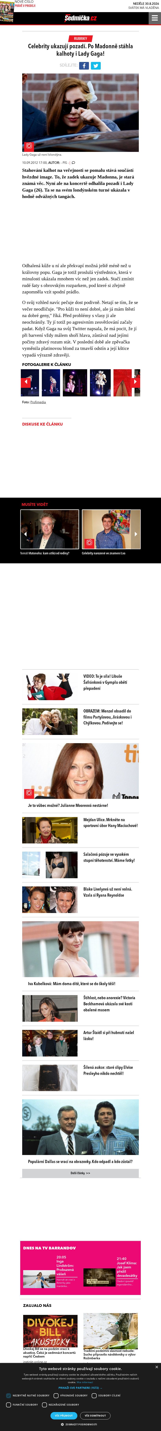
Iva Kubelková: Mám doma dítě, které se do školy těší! (71, 984)
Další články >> (80, 1173)
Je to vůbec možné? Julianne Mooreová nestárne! (68, 806)
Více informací (85, 1382)
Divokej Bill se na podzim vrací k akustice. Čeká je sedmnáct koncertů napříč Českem (49, 1353)
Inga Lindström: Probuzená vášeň (65, 1266)
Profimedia (38, 402)
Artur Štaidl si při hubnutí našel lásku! (108, 1036)
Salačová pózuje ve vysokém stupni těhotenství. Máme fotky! (109, 857)
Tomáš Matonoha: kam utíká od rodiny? (44, 553)
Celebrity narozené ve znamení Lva (103, 553)
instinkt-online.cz (35, 1362)
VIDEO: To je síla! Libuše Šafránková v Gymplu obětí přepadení (105, 682)
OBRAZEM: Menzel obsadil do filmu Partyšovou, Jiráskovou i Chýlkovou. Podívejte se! (107, 717)
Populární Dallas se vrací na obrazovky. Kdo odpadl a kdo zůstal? (80, 1162)
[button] (80, 1388)
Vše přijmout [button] (64, 1415)
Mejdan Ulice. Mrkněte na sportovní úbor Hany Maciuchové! (110, 823)
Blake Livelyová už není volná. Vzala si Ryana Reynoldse (107, 892)
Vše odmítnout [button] (95, 1415)
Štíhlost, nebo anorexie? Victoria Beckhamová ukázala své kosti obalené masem (109, 1004)
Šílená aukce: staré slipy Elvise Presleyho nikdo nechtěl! (108, 1070)
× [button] (156, 1367)
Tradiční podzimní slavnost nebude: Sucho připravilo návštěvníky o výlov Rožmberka (109, 1354)
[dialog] (80, 1397)
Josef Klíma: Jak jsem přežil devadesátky (127, 1267)
